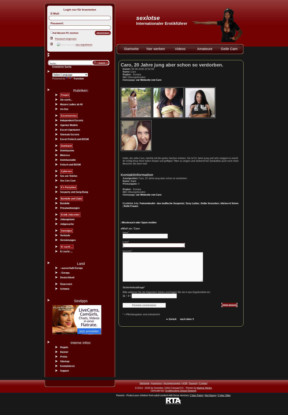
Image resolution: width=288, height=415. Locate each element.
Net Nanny (210, 395)
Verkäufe (65, 235)
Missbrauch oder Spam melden (139, 222)
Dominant (66, 146)
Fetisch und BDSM (70, 164)
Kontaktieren (67, 366)
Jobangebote (67, 219)
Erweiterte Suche (62, 67)
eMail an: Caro (130, 228)
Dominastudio (68, 160)
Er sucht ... (67, 246)
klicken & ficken (229, 203)
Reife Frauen (131, 206)
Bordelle (65, 203)
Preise (63, 356)
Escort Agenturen (70, 129)
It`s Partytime (68, 187)
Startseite (131, 49)
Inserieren (156, 383)
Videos (180, 49)
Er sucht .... (66, 251)
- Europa (65, 272)
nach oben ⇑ (187, 319)
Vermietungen (68, 240)
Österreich (66, 284)
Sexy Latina (192, 203)
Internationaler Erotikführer (161, 23)
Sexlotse (148, 18)
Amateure (204, 49)
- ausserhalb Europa (71, 268)
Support (64, 370)
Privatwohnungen (70, 208)
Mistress (65, 155)
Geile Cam (229, 49)
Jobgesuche (67, 224)
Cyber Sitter (224, 395)
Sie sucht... (66, 99)
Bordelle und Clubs (71, 198)
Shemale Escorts (69, 134)
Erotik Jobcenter (70, 214)
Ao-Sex (64, 109)
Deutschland (67, 277)
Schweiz (64, 288)
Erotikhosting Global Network (180, 390)
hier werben (156, 49)
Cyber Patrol (196, 395)
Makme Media (204, 388)
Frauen (65, 95)
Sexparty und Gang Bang (74, 192)
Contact (203, 383)
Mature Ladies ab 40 (71, 104)
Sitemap (64, 361)
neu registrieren (84, 44)
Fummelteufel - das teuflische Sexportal (162, 203)
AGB (184, 383)
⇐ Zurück (171, 319)
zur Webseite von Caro (148, 80)
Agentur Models (69, 125)
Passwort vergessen (66, 39)
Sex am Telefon (68, 176)
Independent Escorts (71, 120)
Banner (64, 352)
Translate (78, 78)
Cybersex (66, 171)
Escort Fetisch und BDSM (74, 139)
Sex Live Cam (68, 180)
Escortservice (69, 115)
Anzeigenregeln (172, 383)
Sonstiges (66, 230)
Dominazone (67, 150)
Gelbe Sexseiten (210, 203)
